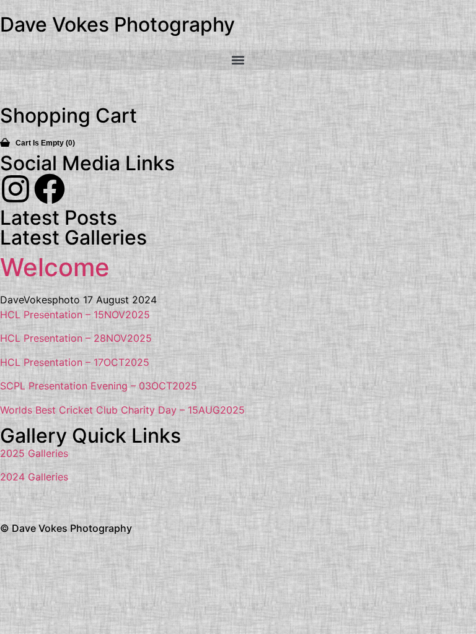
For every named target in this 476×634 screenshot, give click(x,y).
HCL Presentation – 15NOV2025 (75, 314)
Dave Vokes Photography (117, 24)
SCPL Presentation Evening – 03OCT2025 (98, 386)
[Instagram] (15, 188)
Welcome (55, 267)
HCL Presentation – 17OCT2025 (74, 362)
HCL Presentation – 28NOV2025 (76, 338)
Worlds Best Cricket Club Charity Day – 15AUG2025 (122, 410)
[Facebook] (49, 188)
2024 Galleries (34, 477)
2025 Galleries (34, 453)
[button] (238, 60)
